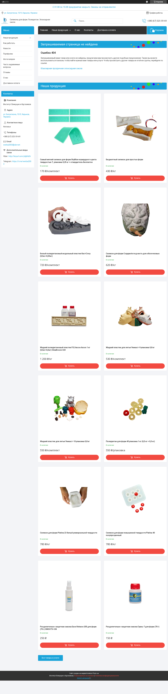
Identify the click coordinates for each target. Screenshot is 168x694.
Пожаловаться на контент (84, 676)
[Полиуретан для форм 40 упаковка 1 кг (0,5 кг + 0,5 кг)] (135, 408)
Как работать (9, 43)
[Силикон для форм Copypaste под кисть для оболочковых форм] (135, 220)
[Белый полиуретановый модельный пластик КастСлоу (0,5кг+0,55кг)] (69, 220)
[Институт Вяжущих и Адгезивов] (4, 21)
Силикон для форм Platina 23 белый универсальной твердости (68, 533)
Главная (44, 30)
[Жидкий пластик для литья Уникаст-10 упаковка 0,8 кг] (69, 408)
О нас (77, 30)
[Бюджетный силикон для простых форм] (135, 126)
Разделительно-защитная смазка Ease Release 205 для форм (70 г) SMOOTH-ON (68, 628)
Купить (71, 178)
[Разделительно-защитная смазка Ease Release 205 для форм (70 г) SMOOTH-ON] (69, 593)
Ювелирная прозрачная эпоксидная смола (61, 68)
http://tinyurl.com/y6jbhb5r (20, 156)
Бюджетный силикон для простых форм (124, 159)
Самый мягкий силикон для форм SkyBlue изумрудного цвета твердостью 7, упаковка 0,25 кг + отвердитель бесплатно (68, 160)
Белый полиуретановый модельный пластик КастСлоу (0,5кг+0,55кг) (65, 255)
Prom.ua (96, 673)
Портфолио (8, 54)
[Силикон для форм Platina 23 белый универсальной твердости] (69, 499)
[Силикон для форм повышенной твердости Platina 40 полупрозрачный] (135, 499)
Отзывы (6, 72)
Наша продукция (60, 30)
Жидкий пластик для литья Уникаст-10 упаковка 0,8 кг (65, 441)
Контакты (88, 30)
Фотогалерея (9, 59)
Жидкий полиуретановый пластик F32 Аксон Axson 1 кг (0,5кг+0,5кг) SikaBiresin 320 (65, 348)
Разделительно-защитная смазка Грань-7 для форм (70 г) (132, 627)
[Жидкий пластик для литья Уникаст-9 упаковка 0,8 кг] (135, 314)
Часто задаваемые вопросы (11, 65)
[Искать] (75, 21)
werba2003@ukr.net (11, 145)
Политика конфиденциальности (107, 676)
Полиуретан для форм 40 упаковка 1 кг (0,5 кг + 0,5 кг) (130, 441)
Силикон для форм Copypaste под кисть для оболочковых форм (132, 255)
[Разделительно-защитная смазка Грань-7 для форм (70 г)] (135, 593)
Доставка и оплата (106, 30)
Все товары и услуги (50, 658)
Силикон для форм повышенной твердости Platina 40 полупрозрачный (130, 534)
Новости (6, 48)
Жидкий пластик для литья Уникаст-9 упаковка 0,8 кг (130, 347)
